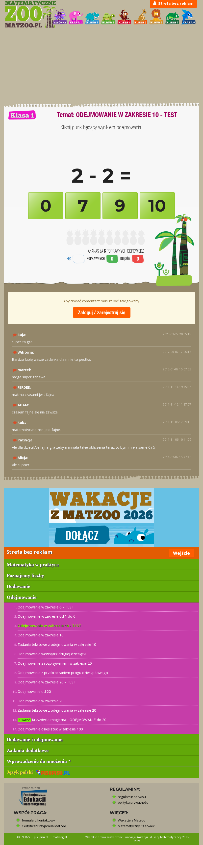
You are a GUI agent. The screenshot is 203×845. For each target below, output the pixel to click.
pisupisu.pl (41, 837)
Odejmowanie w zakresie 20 (40, 700)
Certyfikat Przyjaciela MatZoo (44, 826)
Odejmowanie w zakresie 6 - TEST (46, 606)
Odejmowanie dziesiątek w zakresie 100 (50, 728)
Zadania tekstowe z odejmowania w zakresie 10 (57, 644)
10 (157, 205)
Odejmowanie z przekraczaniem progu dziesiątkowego (63, 672)
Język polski (21, 772)
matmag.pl (60, 837)
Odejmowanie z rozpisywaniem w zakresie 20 (55, 663)
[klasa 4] (124, 17)
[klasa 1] (76, 17)
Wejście (181, 553)
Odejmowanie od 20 (34, 691)
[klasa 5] (140, 17)
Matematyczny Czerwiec (136, 826)
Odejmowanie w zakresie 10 (40, 634)
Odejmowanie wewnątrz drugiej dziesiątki (52, 653)
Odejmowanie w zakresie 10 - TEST (49, 625)
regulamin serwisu (132, 797)
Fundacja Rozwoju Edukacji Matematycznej (152, 837)
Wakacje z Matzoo (131, 820)
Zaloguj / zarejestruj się (101, 312)
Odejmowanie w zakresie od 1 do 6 (46, 616)
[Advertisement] (101, 65)
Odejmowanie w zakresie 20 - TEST (47, 681)
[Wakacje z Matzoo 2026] (101, 517)
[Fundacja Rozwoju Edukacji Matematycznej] (28, 794)
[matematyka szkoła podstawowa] (26, 14)
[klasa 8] (188, 17)
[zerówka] (60, 17)
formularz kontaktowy (38, 820)
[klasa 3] (108, 17)
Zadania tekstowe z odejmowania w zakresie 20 (57, 710)
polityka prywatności (133, 802)
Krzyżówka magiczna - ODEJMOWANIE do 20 (62, 719)
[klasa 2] (92, 17)
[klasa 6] (156, 17)
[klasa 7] (172, 17)
